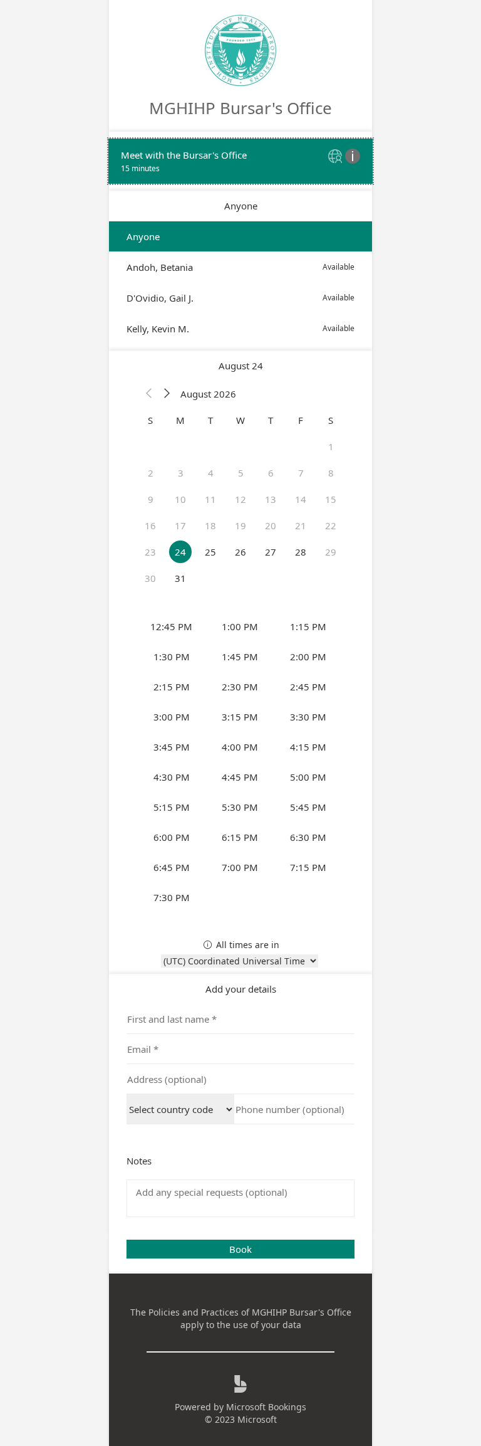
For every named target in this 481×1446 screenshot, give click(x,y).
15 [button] (330, 499)
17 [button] (180, 525)
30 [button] (150, 578)
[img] (336, 157)
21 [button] (300, 525)
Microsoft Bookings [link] (266, 1407)
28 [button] (300, 552)
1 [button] (331, 446)
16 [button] (150, 525)
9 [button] (150, 499)
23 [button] (150, 552)
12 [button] (240, 499)
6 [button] (271, 473)
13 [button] (270, 499)
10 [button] (180, 499)
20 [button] (270, 525)
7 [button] (301, 473)
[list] (240, 161)
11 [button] (210, 499)
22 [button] (330, 525)
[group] (240, 761)
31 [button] (180, 578)
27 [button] (270, 552)
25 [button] (210, 552)
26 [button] (240, 552)
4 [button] (211, 473)
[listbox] (240, 282)
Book (240, 1249)
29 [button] (330, 552)
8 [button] (331, 473)
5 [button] (241, 473)
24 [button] (180, 552)
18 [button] (210, 525)
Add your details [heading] (240, 989)
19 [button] (240, 525)
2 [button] (150, 473)
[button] (149, 394)
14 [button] (300, 499)
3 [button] (181, 473)
